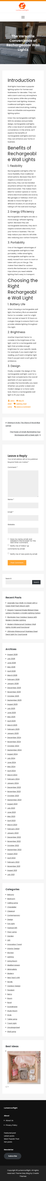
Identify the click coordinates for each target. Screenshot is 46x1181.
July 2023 (11, 808)
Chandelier (11, 907)
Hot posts (8, 1142)
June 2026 (11, 663)
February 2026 (13, 679)
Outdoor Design (13, 986)
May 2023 (11, 816)
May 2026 (11, 667)
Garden (10, 936)
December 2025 (14, 688)
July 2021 (11, 874)
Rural (9, 1002)
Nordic (10, 982)
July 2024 (11, 758)
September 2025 (14, 700)
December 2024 (14, 737)
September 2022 (14, 849)
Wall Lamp (11, 1031)
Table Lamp (12, 1019)
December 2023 (14, 787)
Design (10, 919)
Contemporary (13, 915)
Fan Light (11, 923)
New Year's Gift (13, 977)
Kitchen (10, 952)
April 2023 (11, 820)
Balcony (10, 894)
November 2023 (14, 791)
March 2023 (12, 825)
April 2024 (11, 771)
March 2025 (12, 725)
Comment (13, 467)
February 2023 (13, 829)
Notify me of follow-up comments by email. (18, 547)
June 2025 (11, 712)
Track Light (12, 1023)
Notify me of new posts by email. (23, 554)
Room (9, 998)
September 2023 (14, 800)
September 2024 (14, 750)
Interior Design (13, 948)
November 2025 (14, 692)
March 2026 (12, 675)
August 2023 (12, 804)
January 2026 (13, 683)
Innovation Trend (14, 944)
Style (9, 1015)
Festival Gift (12, 928)
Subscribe (12, 1156)
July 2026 (11, 658)
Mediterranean (13, 965)
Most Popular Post (11, 1139)
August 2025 (12, 704)
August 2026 (12, 654)
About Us (9, 1120)
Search (9, 578)
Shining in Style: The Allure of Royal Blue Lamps (23, 424)
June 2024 (11, 762)
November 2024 (14, 741)
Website (11, 524)
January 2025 (13, 733)
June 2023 (11, 812)
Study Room (12, 1011)
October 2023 (13, 795)
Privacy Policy (11, 1125)
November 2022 (14, 841)
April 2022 (11, 858)
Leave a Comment (23, 407)
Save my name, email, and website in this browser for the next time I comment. (23, 540)
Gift (8, 940)
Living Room (12, 961)
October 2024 (13, 746)
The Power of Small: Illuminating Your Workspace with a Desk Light (25, 433)
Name (11, 499)
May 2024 (11, 766)
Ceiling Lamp (12, 903)
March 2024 (12, 775)
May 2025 (11, 717)
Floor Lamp (12, 932)
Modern (10, 973)
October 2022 (13, 845)
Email (10, 512)
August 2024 (12, 754)
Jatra (12, 401)
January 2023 (13, 833)
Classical (11, 911)
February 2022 (13, 862)
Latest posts (9, 1136)
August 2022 (12, 854)
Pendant (10, 990)
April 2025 (11, 721)
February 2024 (13, 779)
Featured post (10, 1133)
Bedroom (11, 899)
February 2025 (13, 729)
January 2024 (13, 783)
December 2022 (14, 837)
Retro (9, 994)
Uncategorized (13, 1027)
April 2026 (11, 671)
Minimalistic (12, 969)
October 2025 (13, 696)
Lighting (19, 404)
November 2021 (13, 866)
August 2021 (12, 870)
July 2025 (11, 708)
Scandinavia (12, 1006)
